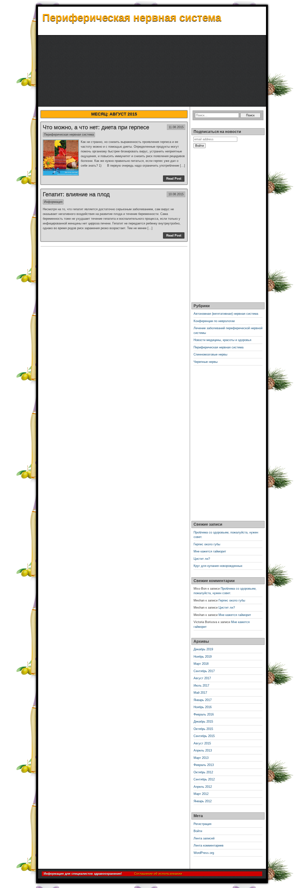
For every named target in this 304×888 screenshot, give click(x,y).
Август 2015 (202, 743)
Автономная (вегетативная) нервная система (226, 313)
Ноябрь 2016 (203, 707)
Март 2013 (201, 758)
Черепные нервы (206, 362)
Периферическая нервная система (131, 17)
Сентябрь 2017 (204, 671)
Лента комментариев (208, 845)
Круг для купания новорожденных (218, 566)
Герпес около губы (207, 544)
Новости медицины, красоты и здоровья (222, 340)
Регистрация (202, 824)
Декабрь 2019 (203, 649)
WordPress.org (204, 853)
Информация (53, 202)
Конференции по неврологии (214, 321)
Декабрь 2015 (203, 721)
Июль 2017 (201, 685)
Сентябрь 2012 (204, 779)
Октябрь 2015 (203, 729)
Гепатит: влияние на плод (76, 194)
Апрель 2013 (203, 750)
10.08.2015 (176, 194)
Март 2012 (201, 794)
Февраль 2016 (204, 714)
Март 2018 (201, 663)
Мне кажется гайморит (210, 551)
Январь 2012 (203, 801)
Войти (198, 831)
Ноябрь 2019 (203, 656)
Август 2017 (202, 678)
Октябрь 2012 (203, 772)
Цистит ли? (202, 558)
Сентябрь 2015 (204, 736)
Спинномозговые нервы (210, 354)
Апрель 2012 (203, 786)
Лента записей (204, 838)
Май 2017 (200, 692)
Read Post (173, 178)
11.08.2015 (176, 127)
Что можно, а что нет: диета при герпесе (96, 127)
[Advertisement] (152, 71)
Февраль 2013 (204, 765)
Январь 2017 (203, 700)
